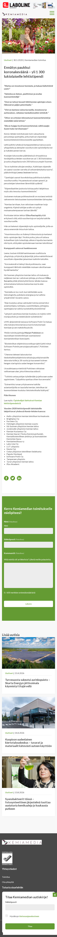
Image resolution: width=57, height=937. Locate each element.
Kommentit (14, 553)
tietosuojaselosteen (29, 916)
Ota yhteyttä (8, 882)
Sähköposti (14, 539)
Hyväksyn (24, 916)
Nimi (6, 525)
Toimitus (6, 877)
